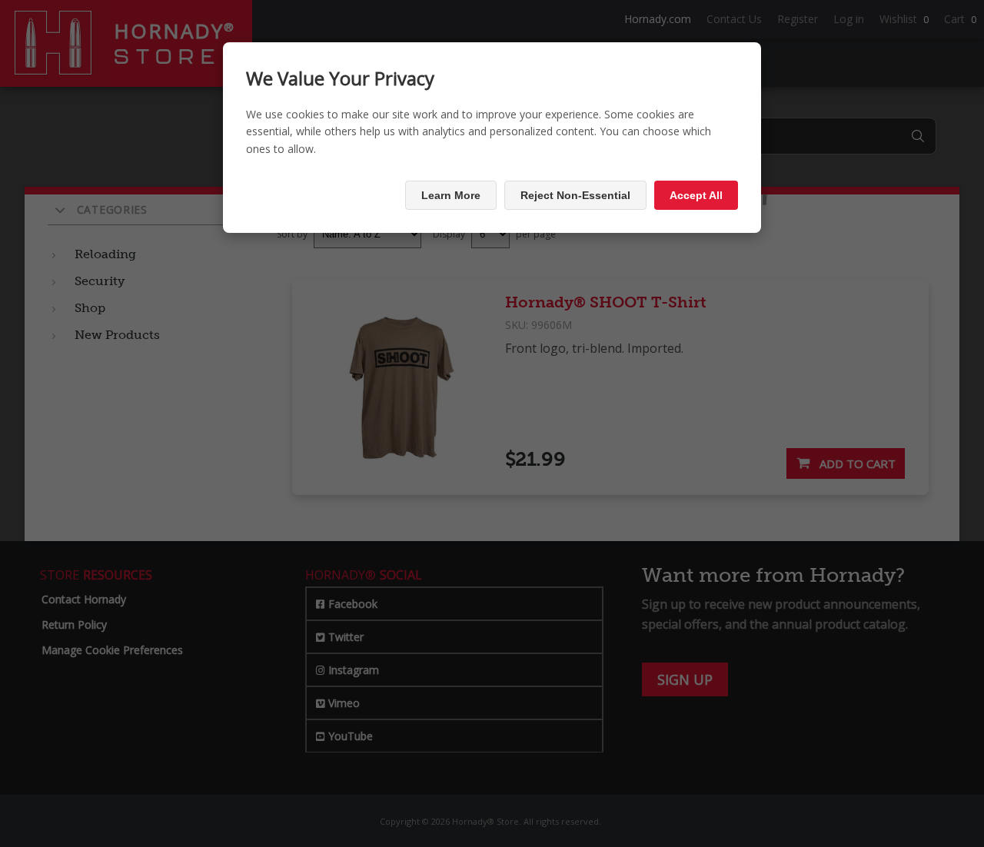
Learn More (450, 195)
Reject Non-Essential (575, 195)
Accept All (696, 195)
